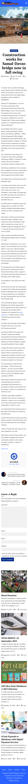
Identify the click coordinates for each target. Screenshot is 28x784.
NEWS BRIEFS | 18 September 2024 (10, 639)
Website (3, 546)
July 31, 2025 (6, 759)
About (10, 770)
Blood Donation (8, 595)
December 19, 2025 (8, 705)
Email (3, 538)
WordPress (9, 778)
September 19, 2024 (9, 655)
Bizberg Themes (14, 780)
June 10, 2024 (16, 76)
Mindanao (14, 51)
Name (3, 531)
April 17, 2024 (7, 609)
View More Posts (14, 464)
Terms (23, 770)
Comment (4, 505)
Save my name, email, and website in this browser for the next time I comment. (14, 555)
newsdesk (5, 76)
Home (4, 770)
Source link (4, 448)
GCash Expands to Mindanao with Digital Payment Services (12, 739)
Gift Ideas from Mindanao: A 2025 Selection (14, 687)
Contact (16, 770)
